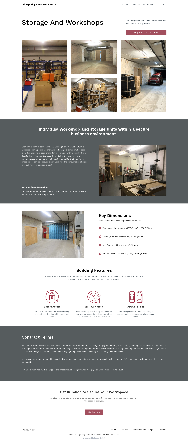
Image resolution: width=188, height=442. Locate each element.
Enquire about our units (146, 32)
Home (113, 430)
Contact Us (94, 412)
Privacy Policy (29, 430)
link (49, 370)
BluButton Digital (98, 438)
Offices (125, 4)
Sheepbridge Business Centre (39, 4)
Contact (162, 4)
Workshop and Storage (143, 4)
